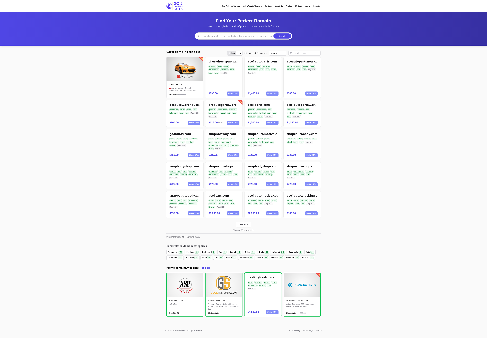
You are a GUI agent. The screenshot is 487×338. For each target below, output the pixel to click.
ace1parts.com (259, 105)
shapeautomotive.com (265, 134)
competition (213, 145)
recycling (304, 200)
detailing (184, 174)
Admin (319, 330)
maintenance (258, 174)
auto (210, 73)
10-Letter (191, 257)
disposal (290, 204)
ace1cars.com (218, 195)
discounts (224, 70)
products (212, 66)
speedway (234, 145)
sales (220, 66)
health (274, 282)
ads (171, 142)
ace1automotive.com (264, 195)
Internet (278, 252)
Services (276, 257)
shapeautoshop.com (302, 166)
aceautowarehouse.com (187, 105)
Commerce (174, 257)
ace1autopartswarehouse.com (310, 105)
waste (312, 200)
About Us (279, 6)
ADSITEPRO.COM (176, 300)
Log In (307, 6)
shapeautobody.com (302, 134)
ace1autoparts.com (262, 61)
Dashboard (208, 252)
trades (273, 70)
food (269, 285)
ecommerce (252, 285)
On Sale (263, 53)
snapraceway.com (222, 134)
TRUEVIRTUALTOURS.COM (297, 300)
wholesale (266, 66)
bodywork (182, 204)
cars (216, 73)
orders (262, 113)
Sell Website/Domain (252, 6)
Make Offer (233, 93)
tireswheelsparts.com (224, 61)
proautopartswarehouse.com (230, 105)
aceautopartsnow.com (304, 61)
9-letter (260, 116)
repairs (172, 171)
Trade (263, 252)
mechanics (193, 174)
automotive (226, 142)
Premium (292, 257)
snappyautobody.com (185, 195)
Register (317, 6)
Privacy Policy (294, 330)
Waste (230, 257)
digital (179, 139)
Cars (218, 257)
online (289, 66)
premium (251, 116)
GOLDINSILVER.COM (216, 300)
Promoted (252, 53)
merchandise (214, 70)
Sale (222, 252)
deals (232, 70)
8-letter (172, 145)
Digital (235, 252)
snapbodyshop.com (184, 166)
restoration (174, 174)
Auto (309, 252)
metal (296, 200)
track (211, 149)
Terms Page (308, 330)
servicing (192, 171)
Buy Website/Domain (231, 6)
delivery (262, 285)
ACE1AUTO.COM (175, 84)
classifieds (193, 139)
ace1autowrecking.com (304, 195)
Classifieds (295, 252)
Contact (268, 6)
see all (206, 267)
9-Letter (307, 257)
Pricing (289, 6)
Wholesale (246, 257)
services (258, 171)
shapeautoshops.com (224, 166)
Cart (300, 6)
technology (264, 142)
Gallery (232, 53)
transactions (222, 110)
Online (249, 252)
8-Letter (261, 257)
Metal (206, 257)
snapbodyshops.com (263, 166)
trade (226, 66)
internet (306, 66)
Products (192, 252)
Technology (175, 252)
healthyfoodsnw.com (264, 277)
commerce (174, 110)
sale (258, 66)
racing (217, 142)
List (239, 53)
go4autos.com (180, 134)
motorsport (224, 145)
